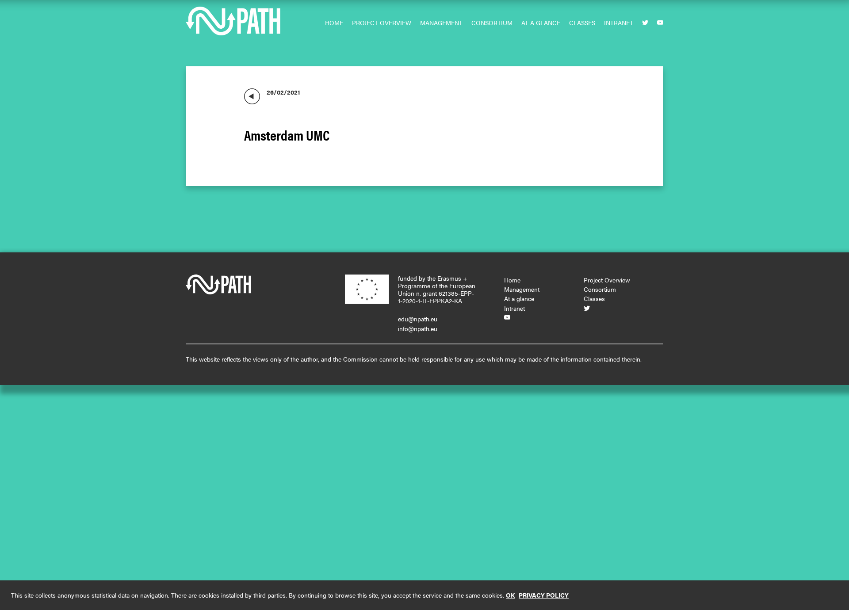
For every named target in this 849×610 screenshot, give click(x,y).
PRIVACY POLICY (544, 595)
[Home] (234, 25)
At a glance (540, 22)
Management (441, 22)
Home (334, 22)
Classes (582, 22)
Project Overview (381, 22)
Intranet (618, 22)
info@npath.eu (417, 328)
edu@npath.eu (417, 318)
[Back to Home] (252, 96)
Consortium (491, 22)
